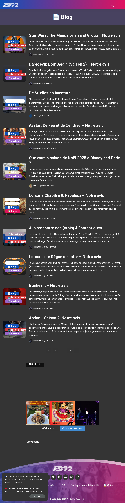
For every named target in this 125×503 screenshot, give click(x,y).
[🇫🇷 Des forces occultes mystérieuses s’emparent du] (87, 413)
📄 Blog (12, 41)
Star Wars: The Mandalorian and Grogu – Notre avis (75, 35)
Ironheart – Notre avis (49, 285)
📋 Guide (12, 211)
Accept (37, 496)
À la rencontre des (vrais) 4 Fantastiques (65, 228)
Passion (12, 199)
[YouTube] (71, 477)
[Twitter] (53, 477)
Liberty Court (15, 101)
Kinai (35, 186)
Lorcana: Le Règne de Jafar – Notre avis (65, 256)
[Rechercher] (111, 4)
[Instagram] (59, 477)
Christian (37, 54)
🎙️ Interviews (15, 234)
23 (69, 350)
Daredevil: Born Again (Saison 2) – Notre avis (69, 64)
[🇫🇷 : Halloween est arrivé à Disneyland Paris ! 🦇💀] (62, 413)
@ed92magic (32, 441)
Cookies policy (36, 491)
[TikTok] (77, 477)
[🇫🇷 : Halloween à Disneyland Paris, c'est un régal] (38, 413)
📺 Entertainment (17, 45)
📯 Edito (12, 172)
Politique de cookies (13, 482)
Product (12, 203)
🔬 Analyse (13, 49)
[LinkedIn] (65, 477)
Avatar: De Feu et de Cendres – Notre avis (66, 125)
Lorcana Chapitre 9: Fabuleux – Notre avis (66, 195)
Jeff (35, 116)
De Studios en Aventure (50, 93)
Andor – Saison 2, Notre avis (54, 318)
